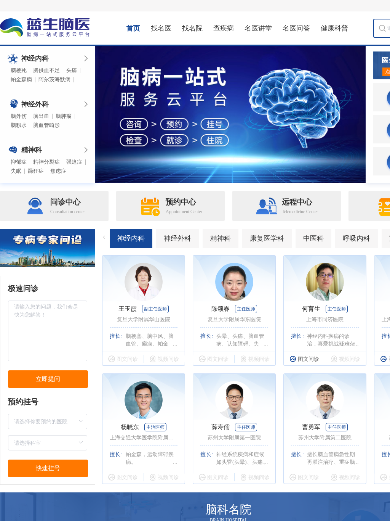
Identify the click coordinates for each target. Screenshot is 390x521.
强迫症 (74, 162)
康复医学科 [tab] (267, 238)
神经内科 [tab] (131, 238)
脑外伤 (19, 116)
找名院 (192, 28)
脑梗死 (19, 70)
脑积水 (19, 125)
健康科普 (334, 28)
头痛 (71, 70)
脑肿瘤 (64, 116)
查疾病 (223, 28)
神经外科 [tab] (177, 238)
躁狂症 (36, 171)
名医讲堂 (258, 28)
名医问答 (296, 28)
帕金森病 (21, 79)
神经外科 (35, 104)
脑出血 (41, 116)
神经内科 (35, 58)
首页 (133, 28)
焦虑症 (58, 171)
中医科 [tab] (313, 238)
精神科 (31, 150)
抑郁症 (19, 162)
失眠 (16, 171)
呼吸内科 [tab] (356, 238)
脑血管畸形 (46, 125)
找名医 (161, 28)
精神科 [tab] (220, 238)
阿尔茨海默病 (54, 79)
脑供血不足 (46, 70)
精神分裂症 (46, 162)
